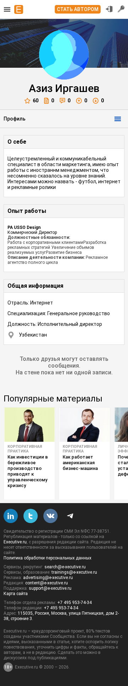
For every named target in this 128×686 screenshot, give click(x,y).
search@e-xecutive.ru (65, 566)
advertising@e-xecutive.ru (48, 577)
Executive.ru (15, 541)
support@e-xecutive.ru (50, 588)
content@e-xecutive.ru (46, 582)
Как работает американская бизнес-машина (80, 462)
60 (35, 100)
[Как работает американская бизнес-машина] (84, 425)
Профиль (15, 119)
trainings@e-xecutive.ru (74, 572)
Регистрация (121, 9)
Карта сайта (16, 593)
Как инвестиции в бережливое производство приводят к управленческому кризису (27, 471)
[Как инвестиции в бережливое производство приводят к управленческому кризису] (29, 425)
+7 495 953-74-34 (74, 602)
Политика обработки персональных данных (47, 558)
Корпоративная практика (24, 449)
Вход (109, 9)
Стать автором (77, 9)
